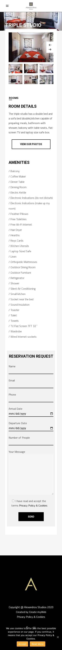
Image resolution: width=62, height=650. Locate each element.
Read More (38, 644)
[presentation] (31, 98)
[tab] (31, 98)
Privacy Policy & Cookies (33, 505)
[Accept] (57, 637)
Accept (22, 644)
